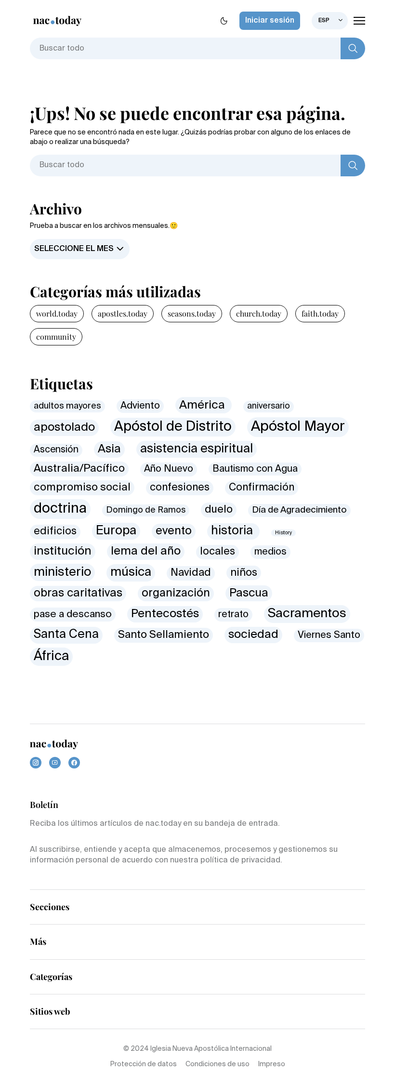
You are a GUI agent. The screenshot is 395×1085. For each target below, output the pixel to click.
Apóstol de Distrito (173, 427)
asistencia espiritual (196, 449)
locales (217, 552)
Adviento (140, 406)
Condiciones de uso (217, 1064)
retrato (233, 614)
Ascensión (56, 449)
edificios (55, 531)
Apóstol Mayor (298, 427)
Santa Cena (66, 635)
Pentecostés (165, 614)
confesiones (180, 488)
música (130, 572)
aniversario (268, 406)
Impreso (271, 1064)
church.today (258, 313)
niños (243, 573)
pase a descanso (73, 614)
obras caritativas (78, 593)
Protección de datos (143, 1064)
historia (233, 531)
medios (270, 551)
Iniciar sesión (269, 21)
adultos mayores (67, 406)
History (283, 532)
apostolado (64, 428)
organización (176, 593)
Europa (116, 531)
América (203, 405)
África (51, 656)
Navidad (191, 573)
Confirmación (261, 488)
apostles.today (122, 313)
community (56, 336)
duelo (219, 509)
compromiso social (82, 487)
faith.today (320, 313)
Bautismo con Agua (255, 469)
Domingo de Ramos (145, 510)
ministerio (62, 572)
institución (63, 551)
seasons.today (192, 313)
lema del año (146, 551)
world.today (57, 313)
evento (174, 531)
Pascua (248, 593)
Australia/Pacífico (79, 468)
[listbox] (330, 20)
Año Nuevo (168, 469)
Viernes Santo (329, 635)
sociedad (253, 634)
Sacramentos (307, 614)
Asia (109, 449)
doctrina (60, 509)
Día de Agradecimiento (299, 510)
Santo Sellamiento (163, 635)
